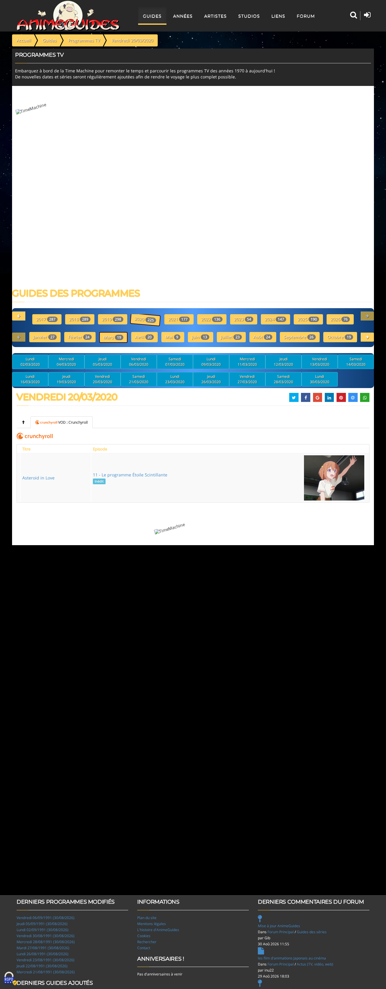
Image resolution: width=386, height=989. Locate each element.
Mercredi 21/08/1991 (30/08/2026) (46, 972)
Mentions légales (151, 923)
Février (79, 337)
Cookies (143, 935)
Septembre (299, 337)
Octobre (339, 337)
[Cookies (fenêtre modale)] (10, 978)
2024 (274, 319)
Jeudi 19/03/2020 (66, 379)
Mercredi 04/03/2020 (66, 361)
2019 (111, 319)
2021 (178, 319)
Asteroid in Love (38, 478)
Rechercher (147, 941)
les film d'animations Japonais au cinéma (292, 958)
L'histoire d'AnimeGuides (158, 929)
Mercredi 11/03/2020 (247, 361)
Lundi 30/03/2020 (319, 379)
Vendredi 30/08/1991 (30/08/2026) (45, 935)
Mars (112, 337)
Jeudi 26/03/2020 (211, 379)
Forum (306, 16)
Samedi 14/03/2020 (355, 361)
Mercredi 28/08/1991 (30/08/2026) (46, 941)
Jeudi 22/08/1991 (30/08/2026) (42, 965)
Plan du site (147, 917)
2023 (242, 319)
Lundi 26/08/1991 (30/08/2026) (42, 953)
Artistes (215, 16)
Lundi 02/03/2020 (30, 361)
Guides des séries (312, 931)
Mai (171, 337)
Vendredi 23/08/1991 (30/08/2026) (45, 959)
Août (261, 337)
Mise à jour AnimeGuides (279, 925)
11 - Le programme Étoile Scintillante (130, 477)
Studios (249, 16)
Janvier (44, 337)
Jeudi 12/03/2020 (283, 361)
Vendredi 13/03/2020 (319, 361)
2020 (144, 319)
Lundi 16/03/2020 (30, 379)
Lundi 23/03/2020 (175, 379)
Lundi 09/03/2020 (211, 361)
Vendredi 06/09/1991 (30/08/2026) (45, 917)
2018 (78, 319)
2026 (339, 319)
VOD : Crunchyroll (73, 422)
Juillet (230, 337)
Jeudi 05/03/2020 (102, 361)
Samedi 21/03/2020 (138, 379)
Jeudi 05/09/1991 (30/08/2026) (42, 923)
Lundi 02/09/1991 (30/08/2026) (42, 929)
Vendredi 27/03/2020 (247, 379)
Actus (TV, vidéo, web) (315, 964)
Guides (152, 16)
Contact (143, 947)
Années (183, 16)
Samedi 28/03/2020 (283, 379)
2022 (210, 319)
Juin (199, 337)
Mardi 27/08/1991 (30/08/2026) (43, 947)
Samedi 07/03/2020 (175, 361)
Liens (278, 16)
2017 (45, 319)
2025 (307, 319)
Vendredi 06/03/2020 (138, 361)
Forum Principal (280, 931)
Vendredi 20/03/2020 (102, 379)
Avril (143, 337)
